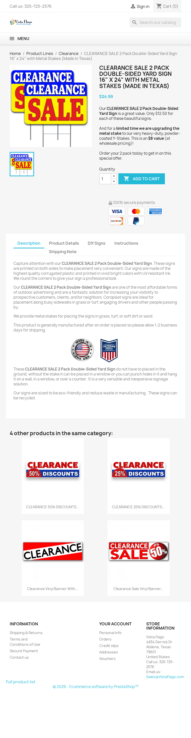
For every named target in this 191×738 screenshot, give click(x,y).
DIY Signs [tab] (96, 243)
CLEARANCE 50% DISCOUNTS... (52, 507)
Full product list (21, 682)
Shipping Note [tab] (63, 251)
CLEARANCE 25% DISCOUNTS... (138, 507)
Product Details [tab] (64, 243)
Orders (105, 639)
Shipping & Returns (26, 632)
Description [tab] (28, 243)
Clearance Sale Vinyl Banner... (138, 588)
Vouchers (107, 658)
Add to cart (142, 179)
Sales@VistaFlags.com (165, 676)
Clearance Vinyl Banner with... (52, 588)
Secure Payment (24, 650)
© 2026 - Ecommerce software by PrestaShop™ (96, 686)
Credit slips (109, 645)
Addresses (108, 652)
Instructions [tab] (126, 243)
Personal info (110, 632)
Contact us (19, 657)
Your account (115, 624)
